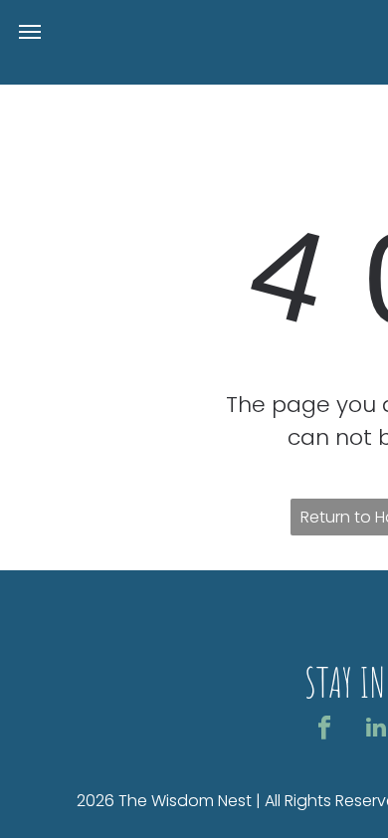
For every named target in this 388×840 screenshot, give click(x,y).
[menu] (30, 32)
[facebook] (324, 729)
